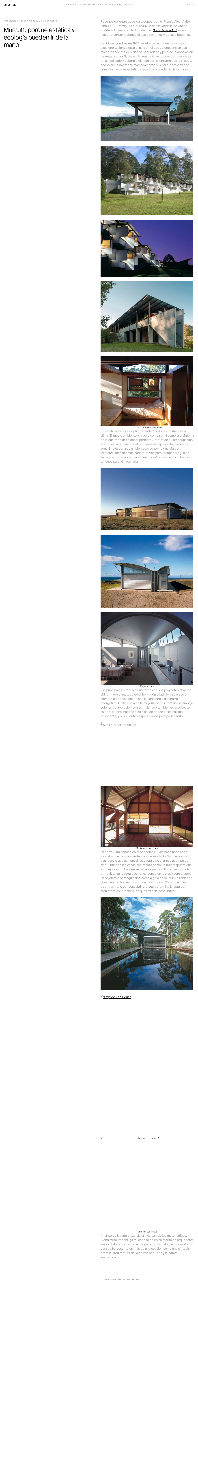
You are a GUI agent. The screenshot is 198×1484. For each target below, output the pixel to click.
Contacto (127, 4)
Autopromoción (105, 4)
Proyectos (71, 4)
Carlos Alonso (50, 20)
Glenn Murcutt (163, 30)
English (190, 4)
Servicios (82, 4)
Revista (135, 1279)
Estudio (92, 4)
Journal (117, 4)
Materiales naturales (121, 1279)
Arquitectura (10, 20)
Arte (6, 24)
